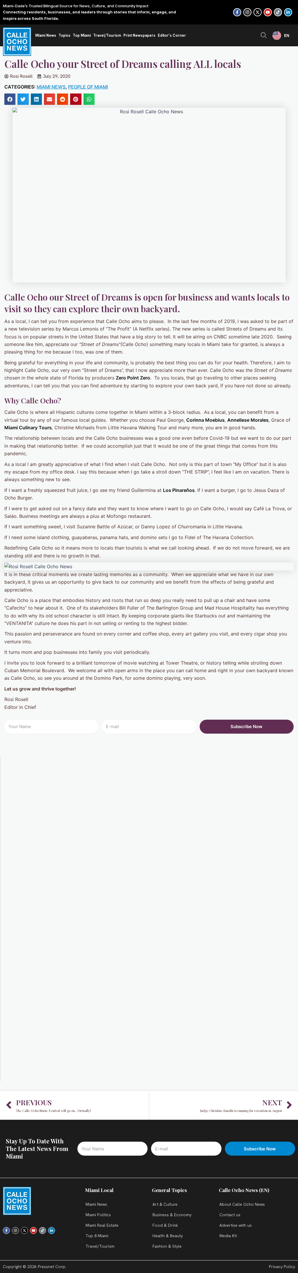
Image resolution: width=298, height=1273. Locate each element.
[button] (9, 99)
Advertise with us (235, 1225)
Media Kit (228, 1235)
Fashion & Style (167, 1246)
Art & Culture (165, 1204)
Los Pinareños (179, 490)
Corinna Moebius (205, 420)
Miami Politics (98, 1214)
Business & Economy (171, 1214)
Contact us (229, 1214)
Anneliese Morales (248, 420)
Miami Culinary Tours (28, 427)
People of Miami (88, 87)
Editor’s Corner (172, 35)
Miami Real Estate (102, 1225)
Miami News (45, 35)
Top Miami (82, 35)
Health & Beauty (167, 1235)
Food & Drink (165, 1225)
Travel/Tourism (107, 35)
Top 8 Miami (97, 1235)
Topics (64, 35)
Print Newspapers (139, 35)
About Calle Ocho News (242, 1204)
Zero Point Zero (133, 378)
